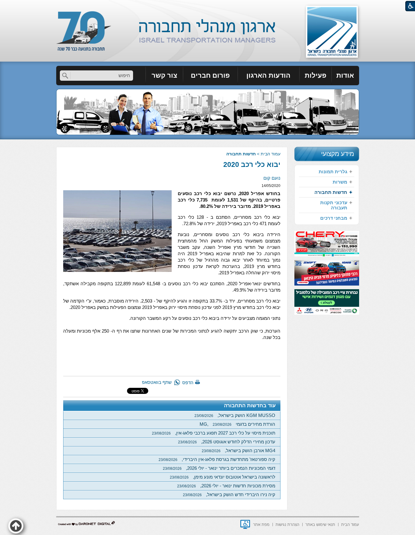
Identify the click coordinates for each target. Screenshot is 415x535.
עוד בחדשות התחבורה (250, 405)
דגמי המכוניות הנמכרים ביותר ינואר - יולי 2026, (219, 468)
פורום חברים (210, 75)
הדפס (188, 382)
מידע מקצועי (337, 153)
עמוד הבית (270, 153)
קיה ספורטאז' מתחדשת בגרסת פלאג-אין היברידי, (217, 459)
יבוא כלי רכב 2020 (251, 164)
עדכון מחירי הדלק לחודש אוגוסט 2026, (226, 441)
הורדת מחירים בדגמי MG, (237, 424)
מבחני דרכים (333, 218)
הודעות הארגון (268, 75)
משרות (340, 182)
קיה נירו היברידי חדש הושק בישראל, (229, 494)
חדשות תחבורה (241, 153)
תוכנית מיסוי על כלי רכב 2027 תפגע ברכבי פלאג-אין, (213, 432)
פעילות (315, 75)
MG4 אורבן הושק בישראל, (238, 450)
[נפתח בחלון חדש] (245, 524)
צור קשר (164, 75)
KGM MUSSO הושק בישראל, (234, 415)
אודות (345, 75)
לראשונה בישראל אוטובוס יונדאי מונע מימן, (222, 476)
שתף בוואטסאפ (157, 382)
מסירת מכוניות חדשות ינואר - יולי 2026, (226, 485)
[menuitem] (345, 75)
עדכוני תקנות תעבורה (333, 205)
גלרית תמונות (333, 171)
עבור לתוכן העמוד (207, 5)
